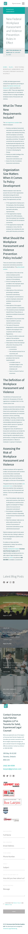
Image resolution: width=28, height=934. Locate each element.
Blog (11, 67)
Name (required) (7, 831)
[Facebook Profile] (4, 582)
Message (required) (8, 885)
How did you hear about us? (10, 874)
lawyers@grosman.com (12, 769)
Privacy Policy (17, 903)
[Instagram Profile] (10, 582)
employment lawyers (13, 548)
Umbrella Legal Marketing (10, 928)
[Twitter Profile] (7, 582)
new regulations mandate (12, 122)
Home (5, 67)
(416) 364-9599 (17, 3)
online (11, 557)
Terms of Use (8, 904)
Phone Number (7, 853)
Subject (5, 863)
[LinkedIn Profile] (13, 582)
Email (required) (7, 842)
